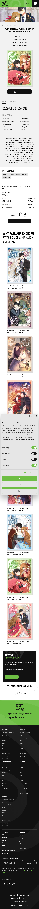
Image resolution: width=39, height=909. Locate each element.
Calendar (4, 837)
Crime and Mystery (7, 738)
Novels (5, 730)
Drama (12, 175)
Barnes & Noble (9, 121)
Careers (4, 843)
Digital (5, 796)
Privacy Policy (22, 870)
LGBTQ (4, 748)
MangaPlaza (25, 127)
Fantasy (18, 175)
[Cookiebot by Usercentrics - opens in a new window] (28, 416)
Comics (22, 762)
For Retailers (5, 848)
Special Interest (6, 759)
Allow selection (19, 485)
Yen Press (22, 835)
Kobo (6, 127)
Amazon (7, 118)
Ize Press (22, 846)
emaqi (23, 129)
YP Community (6, 832)
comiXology (8, 124)
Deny (19, 491)
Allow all (19, 479)
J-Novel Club (23, 848)
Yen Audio (22, 843)
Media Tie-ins (23, 783)
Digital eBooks (11, 25)
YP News (4, 835)
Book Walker (25, 121)
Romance (24, 175)
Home (4, 25)
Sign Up (28, 863)
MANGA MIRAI (8, 129)
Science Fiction (6, 753)
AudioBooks (7, 762)
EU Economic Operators (8, 850)
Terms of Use (14, 898)
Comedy (5, 175)
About (4, 840)
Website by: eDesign (19, 905)
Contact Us (5, 853)
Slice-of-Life (5, 756)
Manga (22, 730)
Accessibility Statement (19, 901)
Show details (28, 473)
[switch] (34, 453)
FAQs (3, 845)
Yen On (21, 838)
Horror (4, 746)
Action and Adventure (8, 732)
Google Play (25, 124)
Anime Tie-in (6, 177)
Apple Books (25, 118)
